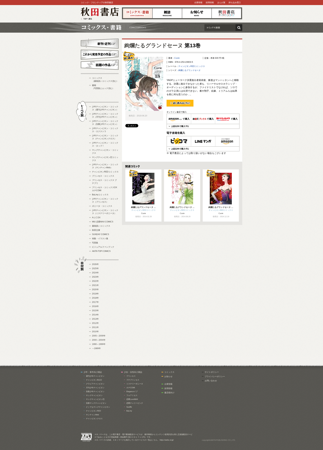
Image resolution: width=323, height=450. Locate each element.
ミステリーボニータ (134, 384)
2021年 (95, 285)
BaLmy (129, 411)
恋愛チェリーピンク (134, 403)
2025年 (95, 268)
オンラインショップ (226, 13)
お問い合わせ (211, 381)
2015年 (95, 310)
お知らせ (196, 13)
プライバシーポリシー (215, 376)
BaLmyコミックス (100, 194)
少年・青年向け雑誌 (93, 372)
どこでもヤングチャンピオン (98, 407)
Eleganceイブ (132, 391)
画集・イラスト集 (100, 238)
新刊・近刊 (100, 43)
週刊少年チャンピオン (95, 376)
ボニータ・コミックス (102, 206)
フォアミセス (131, 395)
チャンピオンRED (93, 411)
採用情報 (210, 2)
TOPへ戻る (86, 19)
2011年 (95, 327)
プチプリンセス (132, 380)
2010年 (95, 331)
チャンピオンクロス (94, 419)
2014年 (95, 315)
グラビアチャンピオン (95, 384)
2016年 (95, 306)
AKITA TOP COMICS (101, 251)
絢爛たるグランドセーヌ (153, 45)
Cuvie (177, 58)
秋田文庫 (96, 230)
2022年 (95, 281)
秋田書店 (100, 13)
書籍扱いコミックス (101, 226)
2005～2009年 (98, 336)
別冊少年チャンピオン (95, 391)
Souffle (129, 407)
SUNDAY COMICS (100, 234)
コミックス (137, 13)
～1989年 (96, 348)
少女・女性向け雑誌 (133, 372)
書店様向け (169, 392)
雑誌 (167, 13)
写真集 (95, 243)
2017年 (95, 302)
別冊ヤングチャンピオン (96, 403)
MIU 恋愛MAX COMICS (102, 222)
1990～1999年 (98, 344)
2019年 (95, 294)
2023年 (95, 277)
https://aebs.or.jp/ (167, 440)
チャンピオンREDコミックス (191, 66)
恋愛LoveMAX (132, 399)
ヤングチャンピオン (94, 395)
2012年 (95, 323)
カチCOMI (130, 388)
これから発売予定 (100, 54)
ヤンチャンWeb (92, 415)
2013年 (95, 319)
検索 (239, 27)
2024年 (95, 273)
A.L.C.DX (96, 217)
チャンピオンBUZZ (94, 380)
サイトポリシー (212, 372)
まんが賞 (221, 2)
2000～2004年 (98, 340)
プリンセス (131, 376)
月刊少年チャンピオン (95, 388)
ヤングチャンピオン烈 (95, 399)
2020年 (95, 289)
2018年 (95, 298)
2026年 (95, 264)
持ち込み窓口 (235, 2)
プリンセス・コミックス (103, 176)
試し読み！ (128, 56)
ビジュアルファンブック (103, 247)
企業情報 (198, 2)
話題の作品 (100, 65)
